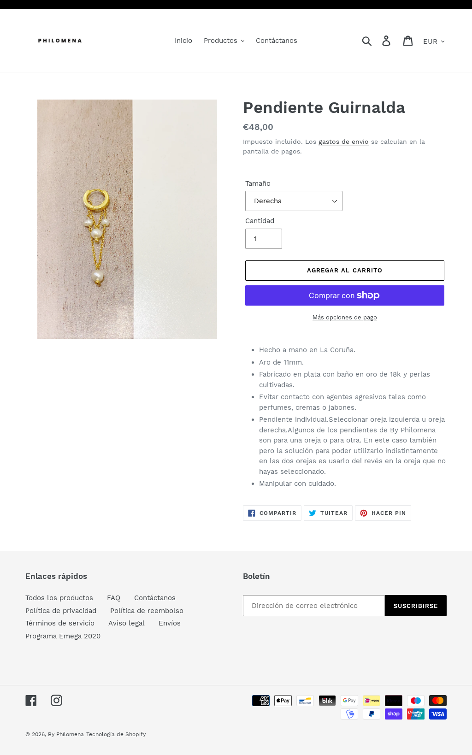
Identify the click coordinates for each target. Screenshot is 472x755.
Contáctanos (155, 598)
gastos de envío (344, 141)
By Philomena (66, 734)
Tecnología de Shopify (116, 734)
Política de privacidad (60, 611)
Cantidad (259, 221)
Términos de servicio (59, 623)
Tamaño (258, 183)
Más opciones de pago (345, 317)
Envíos (170, 623)
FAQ (113, 598)
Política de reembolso (146, 611)
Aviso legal (126, 623)
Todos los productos (59, 598)
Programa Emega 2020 (62, 636)
